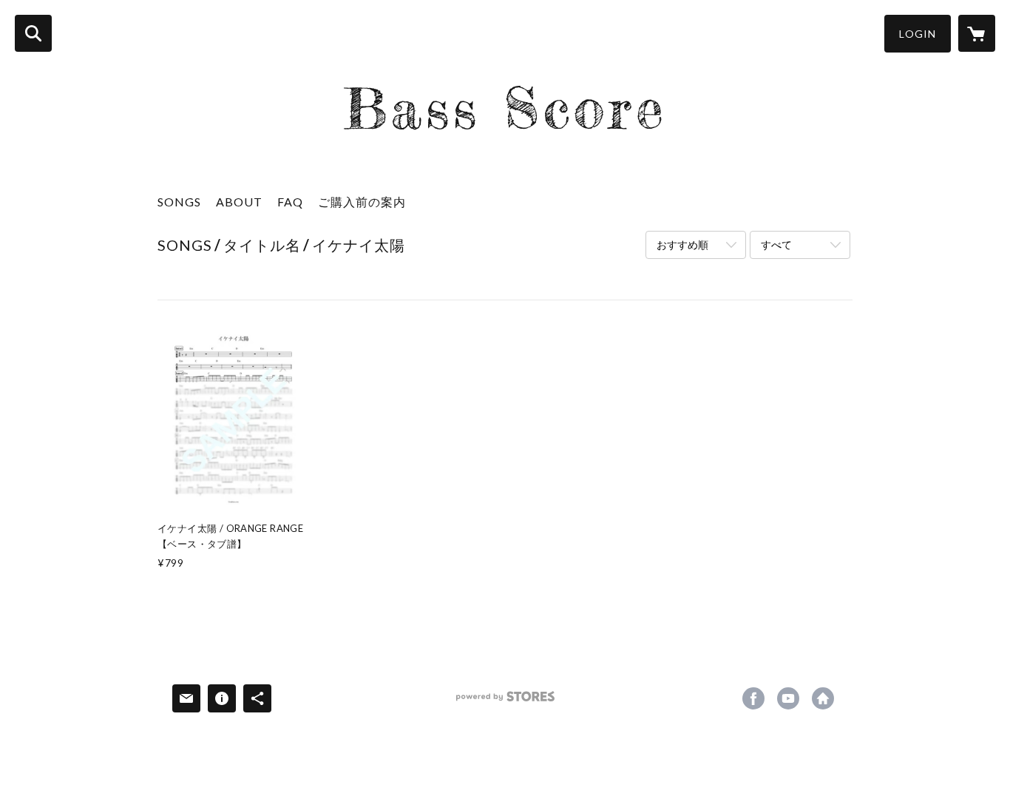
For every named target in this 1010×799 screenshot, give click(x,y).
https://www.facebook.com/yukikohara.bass (753, 698)
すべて (776, 244)
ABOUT (239, 202)
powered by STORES (505, 701)
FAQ (290, 202)
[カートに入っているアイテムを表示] (976, 33)
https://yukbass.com (823, 698)
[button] (917, 34)
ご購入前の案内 (362, 202)
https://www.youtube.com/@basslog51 (788, 698)
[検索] (33, 33)
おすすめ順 (682, 244)
